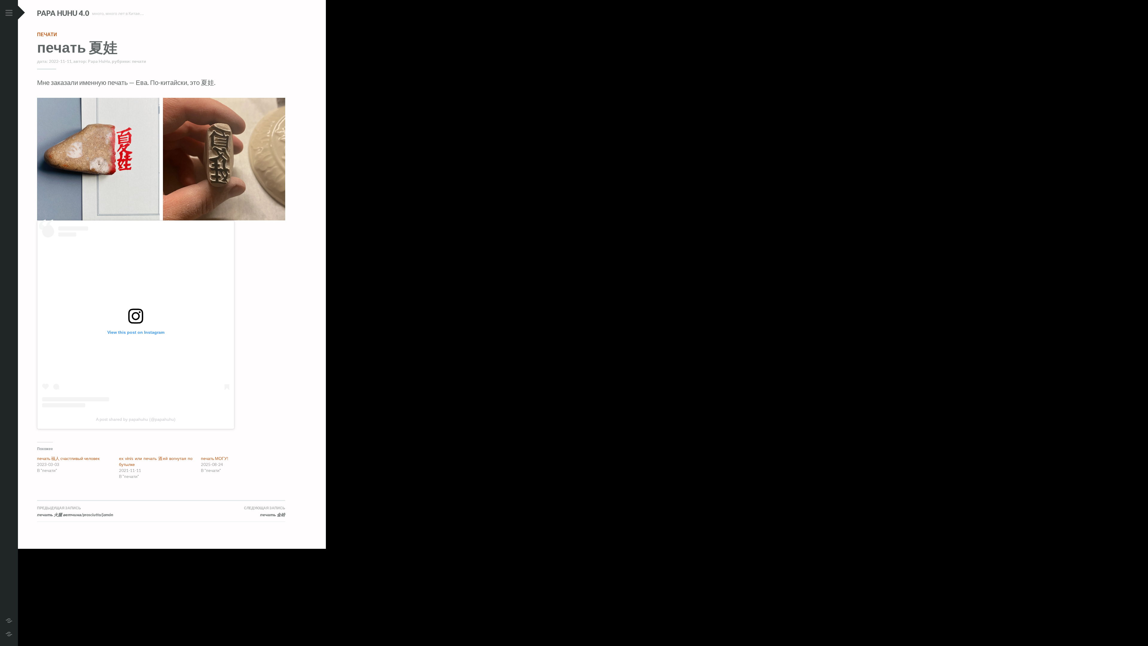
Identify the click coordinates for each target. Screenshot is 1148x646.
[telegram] (8, 620)
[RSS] (8, 633)
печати (47, 34)
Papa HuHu (99, 61)
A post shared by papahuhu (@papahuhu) (135, 419)
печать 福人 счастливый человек (68, 458)
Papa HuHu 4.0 (63, 13)
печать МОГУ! (214, 458)
